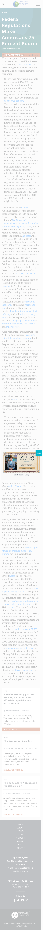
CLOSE (38, 453)
